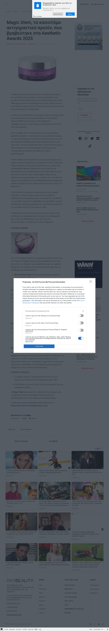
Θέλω (70, 14)
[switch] (81, 315)
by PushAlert (38, 16)
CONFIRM (39, 346)
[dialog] (54, 315)
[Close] (91, 282)
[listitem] (54, 311)
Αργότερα (58, 14)
